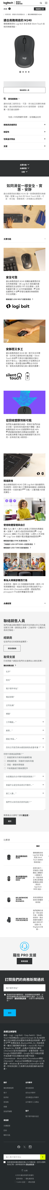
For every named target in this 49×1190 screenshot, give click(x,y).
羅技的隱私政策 (20, 998)
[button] (7, 8)
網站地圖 (31, 1182)
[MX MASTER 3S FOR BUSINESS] (9, 920)
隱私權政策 (30, 1164)
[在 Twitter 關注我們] (24, 1147)
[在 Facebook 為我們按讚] (18, 1147)
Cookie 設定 (21, 1182)
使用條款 (19, 1178)
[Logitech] (16, 3)
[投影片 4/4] (28, 72)
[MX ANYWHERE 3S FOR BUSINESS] (9, 900)
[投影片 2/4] (23, 72)
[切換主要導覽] (46, 3)
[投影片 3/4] (25, 72)
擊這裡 (25, 815)
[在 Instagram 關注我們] (30, 1147)
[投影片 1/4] (20, 72)
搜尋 (41, 3)
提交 (9, 821)
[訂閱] (42, 1157)
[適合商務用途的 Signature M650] (9, 878)
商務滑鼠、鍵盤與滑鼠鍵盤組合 (15, 14)
